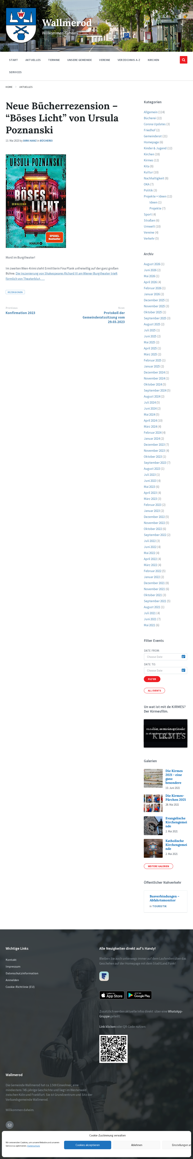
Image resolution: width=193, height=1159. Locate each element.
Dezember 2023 (154, 444)
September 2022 (155, 535)
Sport (148, 214)
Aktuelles (26, 87)
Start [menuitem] (13, 60)
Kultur (148, 172)
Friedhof (149, 130)
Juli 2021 (150, 613)
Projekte (155, 208)
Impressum (13, 966)
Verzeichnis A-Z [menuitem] (129, 60)
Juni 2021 (150, 619)
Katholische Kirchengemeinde (176, 845)
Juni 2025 (150, 336)
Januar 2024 (152, 438)
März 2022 (150, 565)
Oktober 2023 (153, 457)
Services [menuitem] (15, 72)
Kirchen (149, 154)
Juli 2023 (150, 475)
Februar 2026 (152, 288)
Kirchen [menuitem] (153, 60)
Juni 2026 (150, 270)
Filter (152, 679)
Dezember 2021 (154, 583)
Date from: (152, 650)
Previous (12, 308)
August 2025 (152, 324)
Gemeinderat (153, 136)
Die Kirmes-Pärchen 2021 (175, 798)
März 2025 (150, 354)
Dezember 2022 (154, 517)
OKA (146, 184)
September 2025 (155, 318)
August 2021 (152, 607)
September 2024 (155, 390)
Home (9, 87)
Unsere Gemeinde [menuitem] (79, 60)
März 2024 (150, 426)
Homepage (151, 142)
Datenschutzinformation (22, 973)
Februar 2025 (152, 360)
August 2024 (152, 396)
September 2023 (155, 463)
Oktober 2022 (153, 529)
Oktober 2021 (153, 595)
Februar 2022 (152, 571)
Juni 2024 (150, 408)
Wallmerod (67, 23)
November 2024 (154, 378)
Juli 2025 (150, 330)
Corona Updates (155, 124)
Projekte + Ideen (155, 196)
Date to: (150, 664)
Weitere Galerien (158, 866)
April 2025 (150, 348)
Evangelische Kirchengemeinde (176, 822)
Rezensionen (15, 292)
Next (121, 308)
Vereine (149, 232)
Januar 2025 (152, 366)
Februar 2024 (152, 432)
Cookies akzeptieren (88, 1145)
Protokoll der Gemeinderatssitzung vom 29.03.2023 (104, 317)
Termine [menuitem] (54, 60)
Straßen (149, 220)
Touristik (159, 906)
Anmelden (12, 980)
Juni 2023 (150, 481)
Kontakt (11, 960)
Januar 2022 (152, 577)
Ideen (153, 202)
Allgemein (151, 112)
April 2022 (150, 559)
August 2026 (152, 264)
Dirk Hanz (30, 140)
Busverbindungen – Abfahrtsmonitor (164, 898)
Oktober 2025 (153, 312)
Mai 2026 (149, 276)
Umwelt (149, 226)
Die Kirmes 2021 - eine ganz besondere (174, 777)
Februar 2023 (152, 505)
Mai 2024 (149, 414)
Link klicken (107, 1027)
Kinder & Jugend (155, 148)
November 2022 (154, 523)
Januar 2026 (152, 294)
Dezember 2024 (154, 372)
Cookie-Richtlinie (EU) (20, 987)
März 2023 (150, 499)
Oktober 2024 (153, 384)
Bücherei (46, 140)
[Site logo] (21, 42)
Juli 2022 (150, 541)
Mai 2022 (149, 553)
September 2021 (155, 601)
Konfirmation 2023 (20, 312)
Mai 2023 (149, 487)
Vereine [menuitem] (104, 60)
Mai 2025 (149, 342)
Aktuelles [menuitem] (33, 60)
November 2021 (154, 589)
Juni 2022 (150, 547)
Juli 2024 (150, 402)
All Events (154, 690)
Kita (146, 166)
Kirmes (148, 160)
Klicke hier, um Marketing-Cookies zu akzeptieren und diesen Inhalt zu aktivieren (165, 733)
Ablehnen (136, 1145)
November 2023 (154, 451)
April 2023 (150, 493)
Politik (148, 190)
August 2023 (152, 469)
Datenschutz (33, 1145)
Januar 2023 (152, 511)
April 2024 (150, 420)
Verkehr (149, 238)
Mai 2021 (149, 625)
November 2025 (154, 306)
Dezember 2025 (154, 300)
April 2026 (150, 282)
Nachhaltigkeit (154, 178)
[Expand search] (183, 60)
